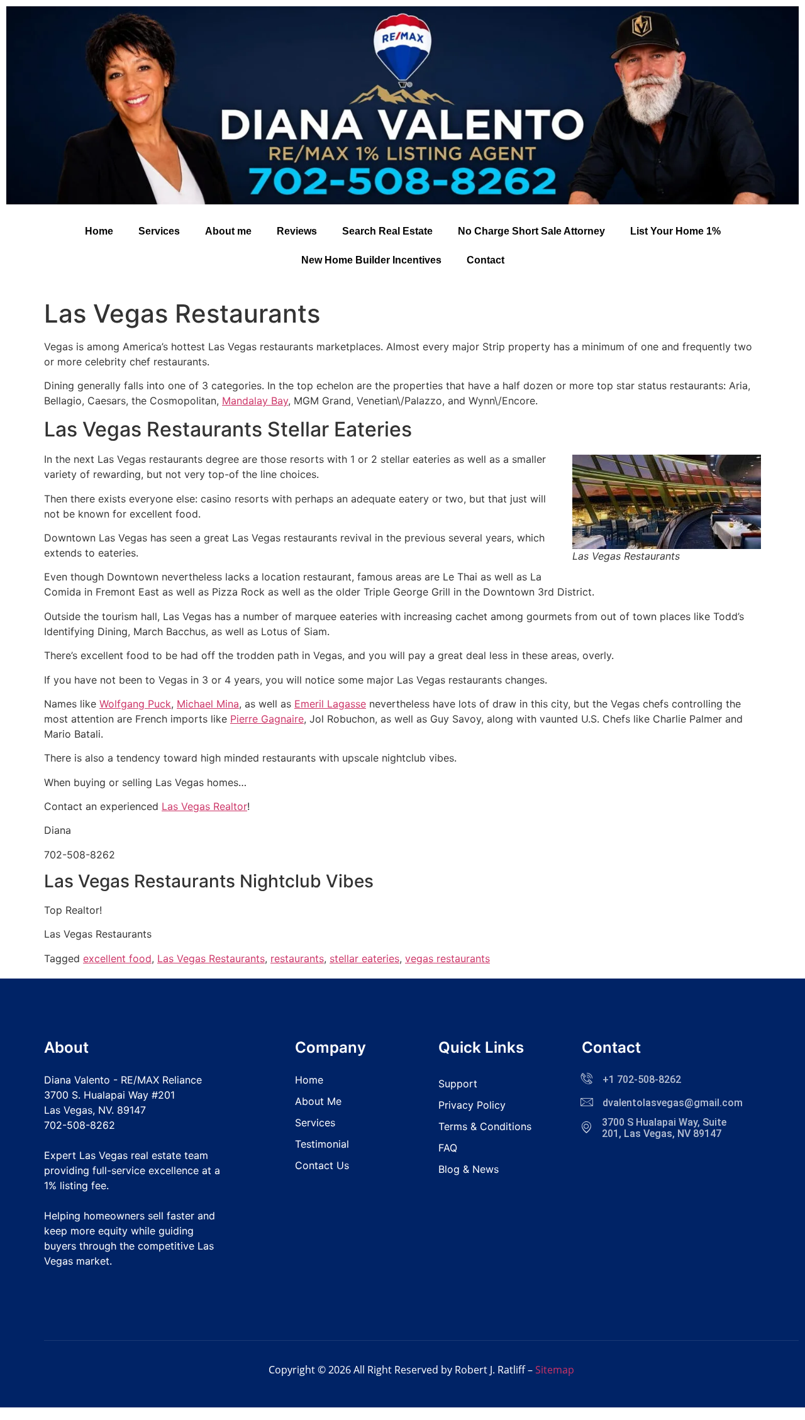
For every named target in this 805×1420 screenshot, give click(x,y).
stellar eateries (364, 958)
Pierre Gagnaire (267, 719)
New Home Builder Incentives (371, 260)
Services (159, 231)
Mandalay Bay (255, 400)
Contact (485, 260)
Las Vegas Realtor (204, 806)
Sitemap (554, 1370)
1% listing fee (75, 1185)
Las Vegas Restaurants (211, 958)
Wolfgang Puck (135, 703)
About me (228, 231)
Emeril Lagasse (330, 703)
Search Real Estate (387, 231)
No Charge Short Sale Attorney (531, 231)
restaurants (297, 958)
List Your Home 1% (675, 231)
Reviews (297, 231)
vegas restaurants (447, 958)
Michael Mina (208, 703)
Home (99, 231)
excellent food (117, 958)
